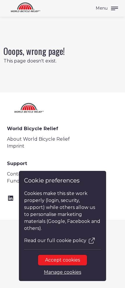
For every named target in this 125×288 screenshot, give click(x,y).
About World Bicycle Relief (38, 139)
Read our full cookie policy (55, 240)
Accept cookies (62, 260)
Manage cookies (62, 272)
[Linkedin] (10, 198)
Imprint (15, 146)
